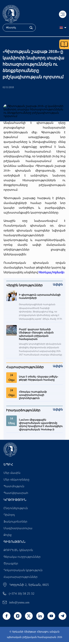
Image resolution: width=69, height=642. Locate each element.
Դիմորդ (9, 514)
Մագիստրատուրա (18, 528)
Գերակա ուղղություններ (22, 556)
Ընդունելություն (16, 508)
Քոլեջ (8, 534)
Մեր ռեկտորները (16, 479)
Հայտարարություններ (21, 576)
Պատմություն (14, 486)
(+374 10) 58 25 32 (21, 593)
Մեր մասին (12, 472)
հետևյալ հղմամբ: (52, 272)
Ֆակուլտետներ (15, 521)
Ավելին (58, 284)
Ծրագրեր (11, 563)
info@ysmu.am (19, 602)
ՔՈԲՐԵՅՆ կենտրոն (18, 550)
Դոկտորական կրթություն (23, 570)
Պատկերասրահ (16, 492)
